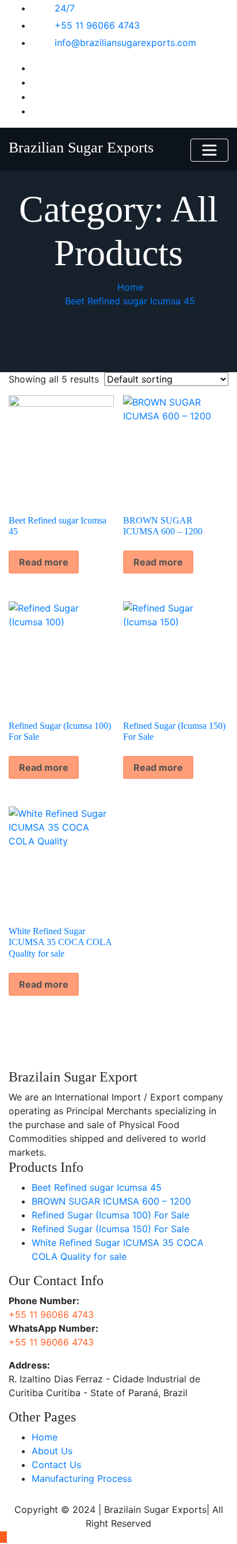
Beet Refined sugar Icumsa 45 (130, 301)
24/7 (65, 8)
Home (130, 287)
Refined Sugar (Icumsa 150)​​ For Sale (110, 1229)
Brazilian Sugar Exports (81, 147)
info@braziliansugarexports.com (125, 42)
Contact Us (56, 1464)
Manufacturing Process (82, 1478)
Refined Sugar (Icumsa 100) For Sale (110, 1215)
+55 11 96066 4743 (97, 25)
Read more (43, 562)
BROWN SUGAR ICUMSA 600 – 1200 (111, 1201)
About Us (52, 1451)
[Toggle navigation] (209, 150)
